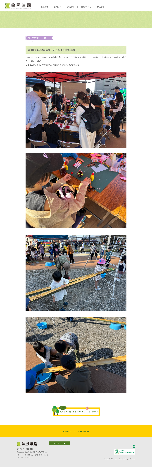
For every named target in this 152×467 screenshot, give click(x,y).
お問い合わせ (86, 7)
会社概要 (44, 7)
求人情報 (100, 7)
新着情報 (70, 7)
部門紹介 (57, 7)
